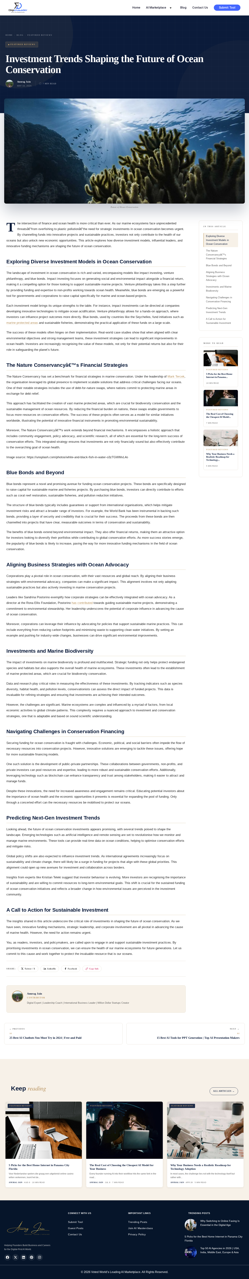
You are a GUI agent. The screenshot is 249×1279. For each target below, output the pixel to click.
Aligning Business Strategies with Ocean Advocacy (217, 276)
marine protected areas (22, 323)
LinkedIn (51, 969)
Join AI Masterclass (140, 1228)
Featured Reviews (39, 35)
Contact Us (200, 7)
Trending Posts (137, 1222)
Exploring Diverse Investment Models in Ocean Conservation (217, 240)
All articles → (224, 1091)
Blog (183, 7)
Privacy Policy (137, 1234)
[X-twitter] (15, 1257)
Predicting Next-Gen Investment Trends (216, 310)
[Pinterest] (31, 1257)
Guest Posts (75, 1228)
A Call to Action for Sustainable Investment (218, 321)
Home (136, 7)
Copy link (94, 969)
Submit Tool (227, 7)
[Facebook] (7, 1257)
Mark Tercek (176, 376)
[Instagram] (39, 1257)
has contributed (82, 603)
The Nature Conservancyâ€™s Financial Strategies (216, 254)
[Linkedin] (23, 1257)
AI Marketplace (156, 7)
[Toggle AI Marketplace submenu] (170, 7)
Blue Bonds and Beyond (219, 265)
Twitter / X (30, 969)
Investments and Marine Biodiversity (219, 288)
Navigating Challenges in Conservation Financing (219, 299)
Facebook (72, 969)
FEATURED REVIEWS (22, 44)
